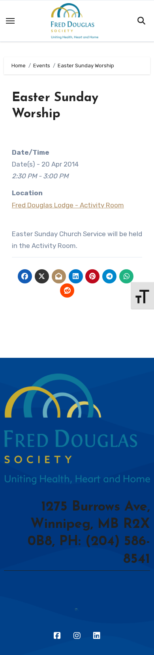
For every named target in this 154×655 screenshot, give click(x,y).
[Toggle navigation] (10, 21)
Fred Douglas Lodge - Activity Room (68, 205)
